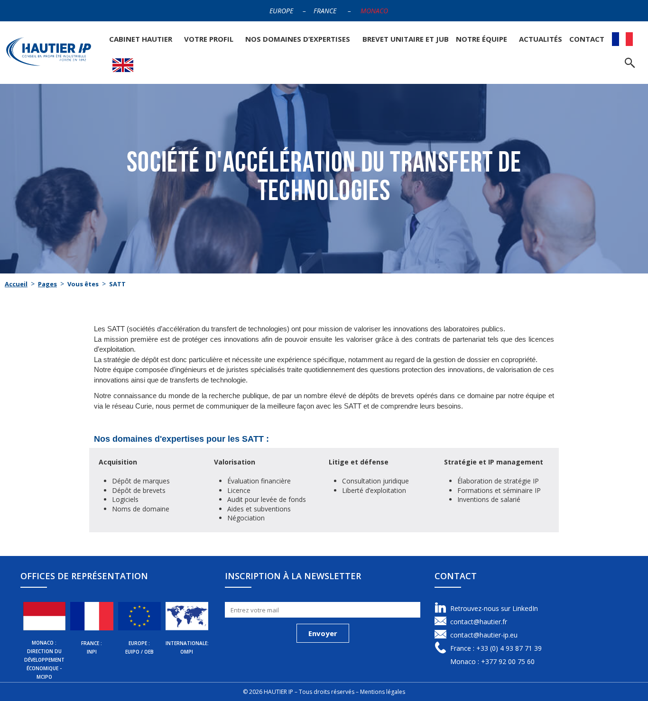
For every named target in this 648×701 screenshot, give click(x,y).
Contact (586, 39)
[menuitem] (622, 39)
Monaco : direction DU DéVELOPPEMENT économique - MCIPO (44, 659)
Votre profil (208, 39)
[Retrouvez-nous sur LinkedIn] (440, 608)
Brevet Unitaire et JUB (405, 39)
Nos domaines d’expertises (297, 39)
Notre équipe (481, 39)
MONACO (374, 10)
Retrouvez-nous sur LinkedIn (494, 608)
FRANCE (325, 10)
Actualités (540, 39)
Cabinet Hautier (140, 39)
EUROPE (281, 10)
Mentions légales (382, 692)
